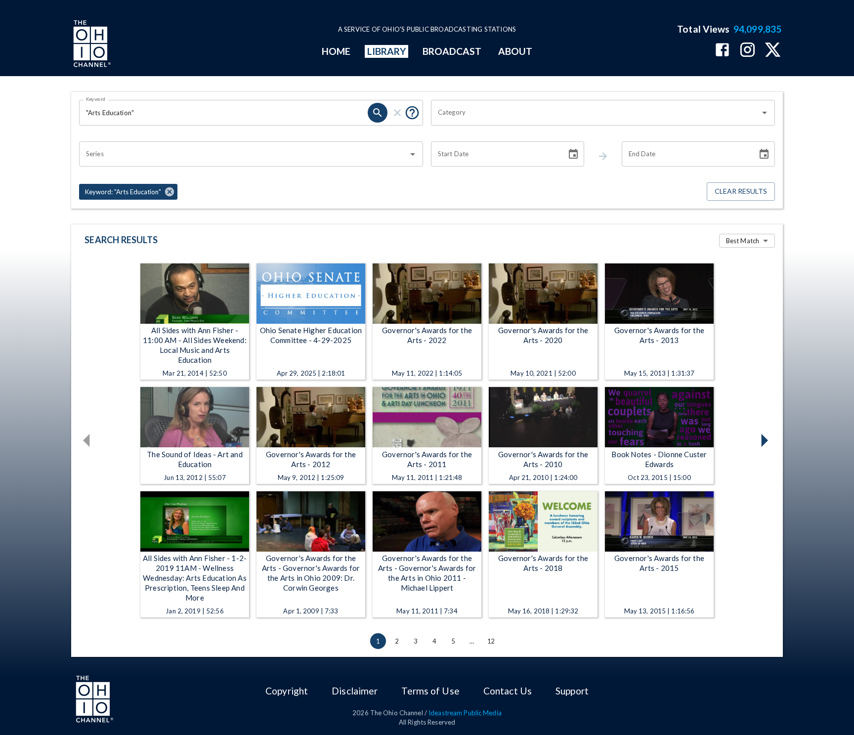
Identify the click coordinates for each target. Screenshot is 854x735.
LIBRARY (386, 51)
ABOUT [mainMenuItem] (515, 51)
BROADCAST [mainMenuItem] (452, 51)
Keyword (96, 99)
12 (490, 641)
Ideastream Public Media (465, 713)
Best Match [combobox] (742, 241)
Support (572, 690)
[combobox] (595, 112)
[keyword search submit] (377, 113)
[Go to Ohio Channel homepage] (91, 45)
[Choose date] (573, 154)
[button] (128, 192)
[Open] (764, 113)
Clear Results (741, 191)
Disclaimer (355, 690)
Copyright (286, 690)
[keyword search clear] (397, 113)
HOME (336, 51)
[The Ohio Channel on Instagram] (747, 50)
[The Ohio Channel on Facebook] (722, 50)
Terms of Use (430, 690)
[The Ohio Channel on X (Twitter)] (772, 50)
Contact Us (507, 690)
